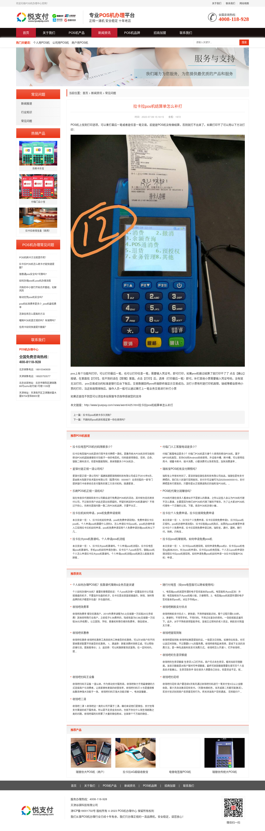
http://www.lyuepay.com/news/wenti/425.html (111, 405)
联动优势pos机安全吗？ (31, 297)
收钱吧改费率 (81, 607)
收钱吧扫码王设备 (83, 677)
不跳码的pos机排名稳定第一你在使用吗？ (104, 419)
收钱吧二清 (79, 699)
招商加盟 (160, 32)
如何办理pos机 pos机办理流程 (35, 280)
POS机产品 (77, 32)
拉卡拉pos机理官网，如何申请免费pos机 (187, 539)
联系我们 (230, 3)
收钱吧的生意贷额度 (175, 655)
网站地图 (244, 3)
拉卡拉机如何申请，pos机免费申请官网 (96, 513)
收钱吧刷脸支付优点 (175, 607)
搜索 (244, 42)
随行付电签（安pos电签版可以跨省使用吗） (189, 584)
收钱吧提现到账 (172, 632)
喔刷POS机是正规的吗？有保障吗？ (38, 320)
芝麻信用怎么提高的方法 (32, 313)
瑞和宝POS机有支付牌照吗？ (180, 469)
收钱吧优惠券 (81, 632)
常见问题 (26, 121)
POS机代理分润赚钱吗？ (178, 491)
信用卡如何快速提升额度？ (33, 326)
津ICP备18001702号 (83, 811)
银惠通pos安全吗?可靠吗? (33, 274)
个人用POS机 (41, 42)
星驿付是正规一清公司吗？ (89, 469)
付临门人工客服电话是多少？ (180, 446)
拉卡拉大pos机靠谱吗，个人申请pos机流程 (99, 539)
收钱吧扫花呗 (171, 677)
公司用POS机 (60, 42)
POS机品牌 (132, 32)
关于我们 (216, 3)
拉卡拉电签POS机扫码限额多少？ (93, 446)
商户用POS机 (80, 42)
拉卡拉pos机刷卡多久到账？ (97, 414)
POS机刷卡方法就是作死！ (33, 257)
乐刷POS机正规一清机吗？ (89, 491)
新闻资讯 (104, 32)
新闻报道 (26, 103)
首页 (26, 32)
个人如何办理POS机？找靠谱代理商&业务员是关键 (103, 584)
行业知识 (26, 112)
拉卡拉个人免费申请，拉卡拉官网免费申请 (188, 513)
